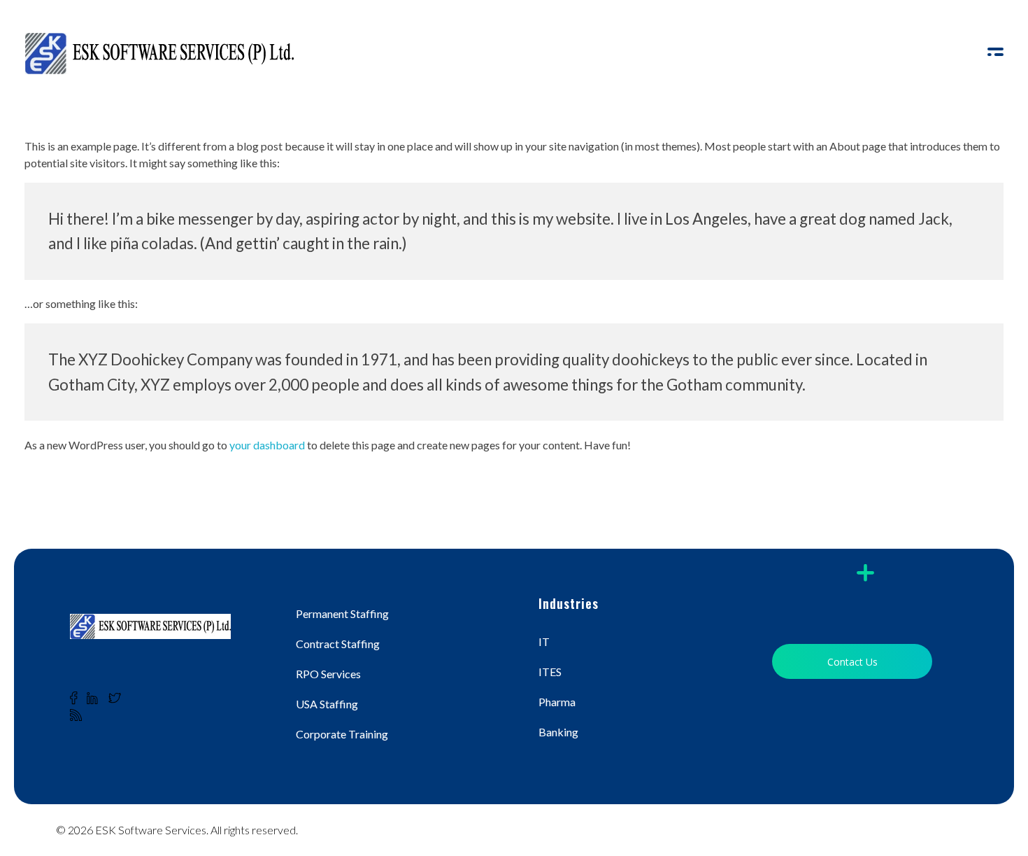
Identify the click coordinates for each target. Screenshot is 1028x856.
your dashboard (267, 444)
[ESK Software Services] (159, 53)
